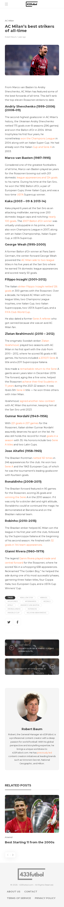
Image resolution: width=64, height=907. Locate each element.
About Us (13, 891)
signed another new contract (37, 401)
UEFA (20, 194)
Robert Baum (11, 37)
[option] (32, 820)
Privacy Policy (45, 898)
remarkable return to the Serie (38, 368)
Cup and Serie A (42, 147)
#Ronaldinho (14, 609)
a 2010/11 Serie (47, 357)
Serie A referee (42, 318)
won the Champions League (38, 138)
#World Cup (13, 613)
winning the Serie (15, 497)
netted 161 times (43, 458)
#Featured (13, 601)
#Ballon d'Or (26, 598)
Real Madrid (25, 645)
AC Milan (9, 20)
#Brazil (43, 598)
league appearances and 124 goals (37, 177)
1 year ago (21, 37)
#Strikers (32, 609)
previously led (44, 752)
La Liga (42, 665)
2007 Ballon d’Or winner (37, 221)
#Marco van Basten (30, 605)
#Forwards (30, 601)
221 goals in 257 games (24, 423)
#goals (46, 601)
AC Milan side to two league (37, 260)
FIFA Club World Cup (17, 312)
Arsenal (8, 837)
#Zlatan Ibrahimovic (36, 613)
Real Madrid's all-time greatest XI (30, 668)
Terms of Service (19, 898)
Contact (30, 891)
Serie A (21, 390)
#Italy (10, 605)
